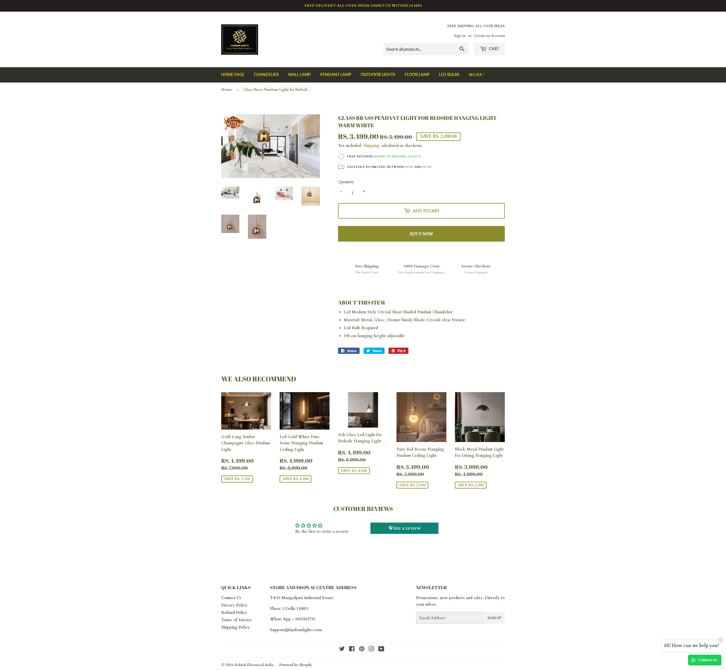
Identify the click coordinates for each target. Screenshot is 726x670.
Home (226, 89)
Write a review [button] (404, 528)
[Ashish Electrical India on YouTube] (381, 649)
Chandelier (266, 74)
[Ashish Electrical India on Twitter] (342, 649)
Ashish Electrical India (254, 664)
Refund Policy (234, 612)
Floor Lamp (417, 74)
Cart (493, 48)
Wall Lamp (299, 74)
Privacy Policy (234, 605)
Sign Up (494, 618)
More (475, 74)
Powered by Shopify (295, 664)
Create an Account (489, 35)
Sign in (460, 35)
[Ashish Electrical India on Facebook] (352, 649)
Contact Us (231, 598)
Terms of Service (236, 620)
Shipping (371, 145)
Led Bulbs (449, 74)
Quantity (346, 182)
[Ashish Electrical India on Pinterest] (362, 649)
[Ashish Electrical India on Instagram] (371, 649)
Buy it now (421, 233)
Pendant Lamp (335, 74)
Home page (232, 74)
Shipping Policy (235, 627)
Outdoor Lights (378, 74)
